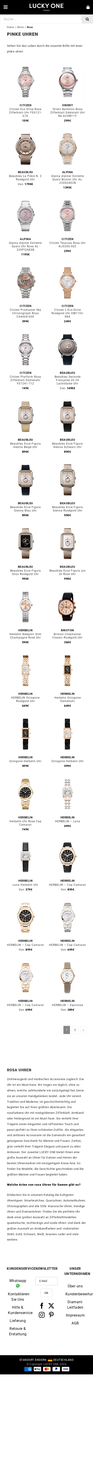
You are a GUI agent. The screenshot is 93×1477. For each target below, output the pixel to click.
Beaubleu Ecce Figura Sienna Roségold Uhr (67, 509)
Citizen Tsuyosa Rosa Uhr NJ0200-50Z (67, 244)
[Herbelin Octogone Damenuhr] (67, 654)
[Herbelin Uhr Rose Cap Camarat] (25, 778)
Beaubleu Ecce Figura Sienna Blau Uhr (25, 509)
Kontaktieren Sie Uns (18, 1297)
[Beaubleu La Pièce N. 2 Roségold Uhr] (25, 133)
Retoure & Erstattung (18, 1331)
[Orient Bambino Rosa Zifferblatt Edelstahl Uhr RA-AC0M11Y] (67, 66)
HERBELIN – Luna (67, 821)
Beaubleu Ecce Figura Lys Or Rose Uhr (67, 572)
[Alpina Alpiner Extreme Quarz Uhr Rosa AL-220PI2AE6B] (25, 200)
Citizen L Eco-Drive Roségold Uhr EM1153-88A (67, 313)
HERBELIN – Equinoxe (67, 1005)
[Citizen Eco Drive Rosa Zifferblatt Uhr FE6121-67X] (25, 66)
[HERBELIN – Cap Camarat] (67, 841)
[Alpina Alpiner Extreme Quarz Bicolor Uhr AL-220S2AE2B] (67, 133)
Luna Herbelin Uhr (25, 884)
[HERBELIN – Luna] (67, 778)
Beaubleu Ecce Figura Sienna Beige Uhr (25, 445)
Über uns (75, 1286)
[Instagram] (42, 1315)
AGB (75, 1323)
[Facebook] (42, 1306)
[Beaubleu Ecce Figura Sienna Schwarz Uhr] (67, 400)
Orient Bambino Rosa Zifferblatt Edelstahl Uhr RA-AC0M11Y (67, 113)
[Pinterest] (51, 1315)
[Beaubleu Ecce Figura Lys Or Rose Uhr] (67, 527)
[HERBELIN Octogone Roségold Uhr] (25, 654)
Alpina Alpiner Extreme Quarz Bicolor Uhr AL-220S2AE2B (67, 179)
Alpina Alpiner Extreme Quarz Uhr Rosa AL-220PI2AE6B (25, 246)
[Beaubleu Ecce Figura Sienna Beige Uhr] (25, 400)
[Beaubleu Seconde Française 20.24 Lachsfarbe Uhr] (67, 333)
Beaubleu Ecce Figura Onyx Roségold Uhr (25, 572)
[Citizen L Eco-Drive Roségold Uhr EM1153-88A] (67, 266)
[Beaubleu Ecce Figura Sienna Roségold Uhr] (67, 464)
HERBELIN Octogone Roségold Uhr (25, 699)
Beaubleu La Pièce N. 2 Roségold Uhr (25, 177)
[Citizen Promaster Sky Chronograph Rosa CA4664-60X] (25, 266)
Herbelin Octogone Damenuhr (67, 699)
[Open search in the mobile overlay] (46, 19)
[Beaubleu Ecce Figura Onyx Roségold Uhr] (25, 527)
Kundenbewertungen (75, 1294)
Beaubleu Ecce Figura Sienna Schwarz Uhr (67, 445)
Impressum (75, 1315)
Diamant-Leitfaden (75, 1305)
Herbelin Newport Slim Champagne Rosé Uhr (25, 636)
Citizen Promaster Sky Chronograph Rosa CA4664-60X (25, 313)
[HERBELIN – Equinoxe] (67, 961)
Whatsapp (17, 1281)
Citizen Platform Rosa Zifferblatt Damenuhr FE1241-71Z (25, 380)
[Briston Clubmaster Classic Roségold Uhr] (67, 591)
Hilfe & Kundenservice (18, 1310)
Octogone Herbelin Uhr (25, 761)
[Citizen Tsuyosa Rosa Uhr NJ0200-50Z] (67, 200)
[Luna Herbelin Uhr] (25, 841)
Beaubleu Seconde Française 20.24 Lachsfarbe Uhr (68, 380)
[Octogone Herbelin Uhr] (25, 718)
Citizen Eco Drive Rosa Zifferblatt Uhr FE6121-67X (25, 113)
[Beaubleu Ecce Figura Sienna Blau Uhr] (25, 464)
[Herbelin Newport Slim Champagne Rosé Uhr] (25, 591)
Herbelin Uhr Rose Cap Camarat (25, 823)
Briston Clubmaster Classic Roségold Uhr (67, 636)
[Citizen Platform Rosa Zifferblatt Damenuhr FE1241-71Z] (25, 333)
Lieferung (18, 1321)
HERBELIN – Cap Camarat (67, 884)
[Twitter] (51, 1306)
